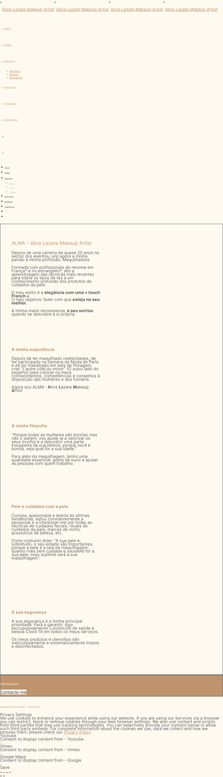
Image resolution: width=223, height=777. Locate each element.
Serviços (10, 61)
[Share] (4, 772)
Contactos (11, 120)
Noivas (13, 74)
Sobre (8, 45)
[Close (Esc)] (1, 772)
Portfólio (11, 87)
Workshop (16, 77)
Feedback (10, 104)
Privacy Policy (77, 732)
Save (5, 767)
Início (8, 29)
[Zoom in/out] (10, 772)
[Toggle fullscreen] (7, 772)
